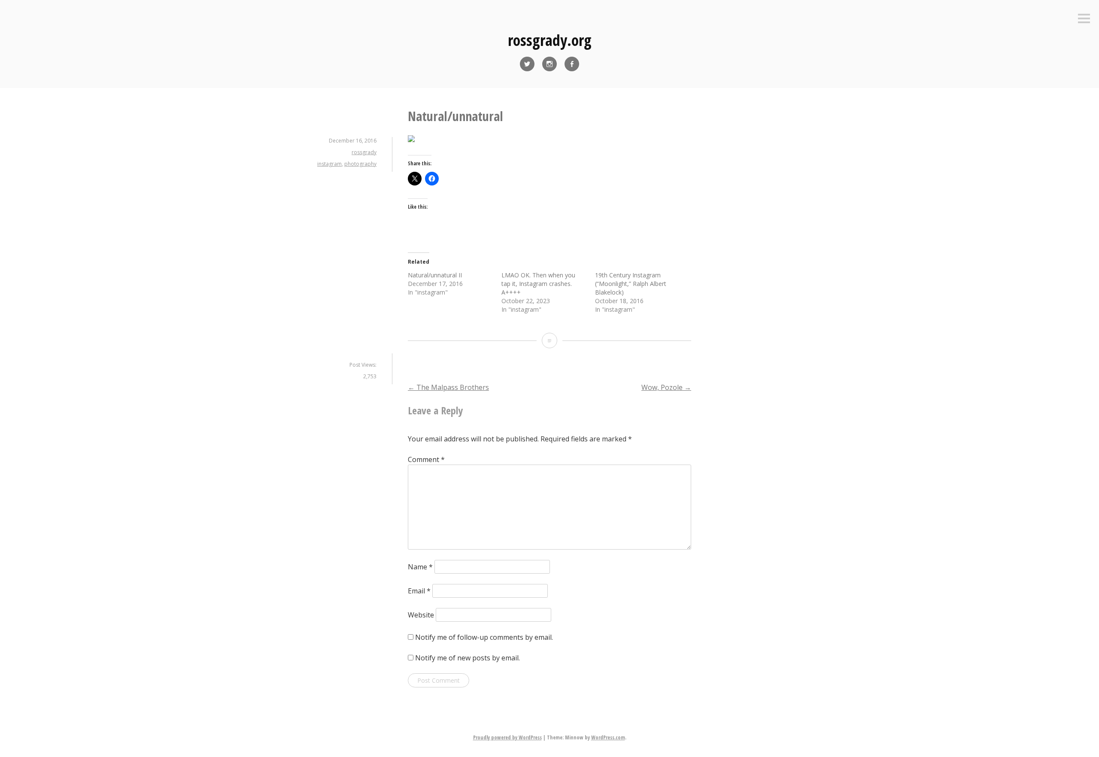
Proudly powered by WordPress (507, 737)
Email (419, 591)
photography (360, 163)
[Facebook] (572, 64)
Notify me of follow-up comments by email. (484, 637)
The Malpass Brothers (448, 387)
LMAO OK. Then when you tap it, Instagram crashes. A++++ (538, 283)
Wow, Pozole (666, 387)
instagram (329, 163)
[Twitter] (527, 64)
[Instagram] (549, 64)
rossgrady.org (550, 40)
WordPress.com (608, 737)
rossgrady (364, 152)
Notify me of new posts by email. (467, 658)
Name (420, 567)
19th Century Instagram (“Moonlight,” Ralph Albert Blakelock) (630, 283)
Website (421, 615)
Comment (426, 459)
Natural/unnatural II (435, 275)
